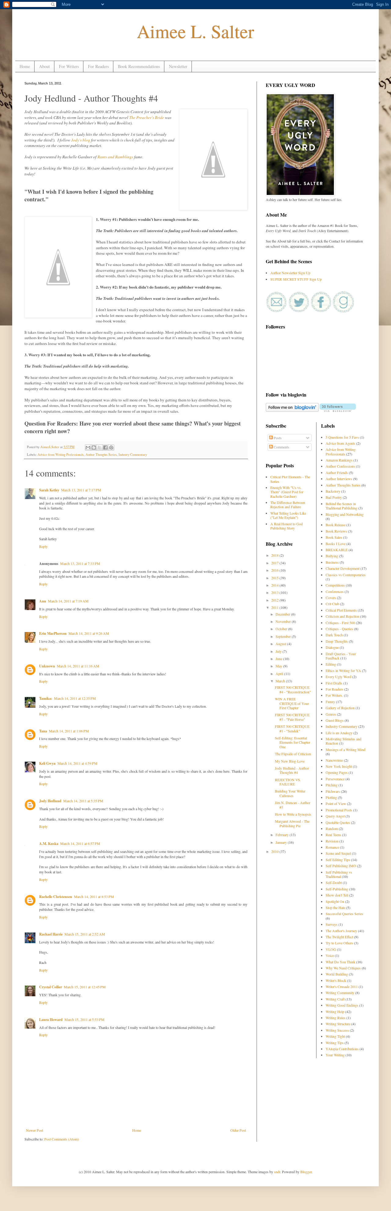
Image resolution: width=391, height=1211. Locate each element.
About (44, 66)
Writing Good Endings (342, 1005)
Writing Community (340, 992)
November (284, 621)
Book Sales (334, 537)
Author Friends (337, 472)
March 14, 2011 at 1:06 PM (69, 730)
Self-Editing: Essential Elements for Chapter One (292, 742)
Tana (43, 731)
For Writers (69, 66)
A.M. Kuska (48, 843)
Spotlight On (335, 901)
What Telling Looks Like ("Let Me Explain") (288, 515)
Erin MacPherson (53, 633)
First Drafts (334, 683)
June (279, 658)
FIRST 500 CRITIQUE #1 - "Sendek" (292, 728)
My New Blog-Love (290, 761)
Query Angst (335, 816)
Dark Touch (334, 634)
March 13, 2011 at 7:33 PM (80, 563)
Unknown (47, 666)
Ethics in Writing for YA (343, 670)
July (279, 651)
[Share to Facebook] (105, 447)
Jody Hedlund (50, 800)
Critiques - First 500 (340, 622)
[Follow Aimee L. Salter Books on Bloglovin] (292, 410)
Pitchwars (333, 791)
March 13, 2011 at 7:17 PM (81, 489)
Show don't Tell (337, 895)
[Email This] (88, 447)
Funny (330, 701)
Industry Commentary (133, 454)
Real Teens (333, 834)
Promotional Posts (339, 809)
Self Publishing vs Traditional (339, 874)
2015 (275, 577)
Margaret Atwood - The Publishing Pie (292, 823)
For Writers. (334, 695)
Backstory (333, 491)
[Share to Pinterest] (111, 447)
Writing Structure (338, 1023)
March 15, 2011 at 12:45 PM (85, 986)
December (283, 614)
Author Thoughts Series (101, 454)
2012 (275, 600)
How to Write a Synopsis (293, 814)
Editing (331, 664)
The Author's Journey (341, 930)
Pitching (332, 784)
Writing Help (335, 1011)
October (282, 628)
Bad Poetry (334, 497)
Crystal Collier (50, 987)
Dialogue (332, 647)
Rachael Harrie (51, 934)
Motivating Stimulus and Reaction (343, 741)
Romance (332, 847)
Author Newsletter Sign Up (290, 272)
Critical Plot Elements (341, 610)
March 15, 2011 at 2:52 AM (84, 934)
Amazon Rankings (339, 460)
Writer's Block (336, 980)
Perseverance (335, 778)
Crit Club (332, 603)
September (284, 636)
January (282, 842)
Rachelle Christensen (55, 896)
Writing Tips (335, 1042)
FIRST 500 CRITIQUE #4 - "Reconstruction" (293, 689)
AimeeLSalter (50, 447)
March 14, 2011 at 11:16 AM (78, 665)
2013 (275, 592)
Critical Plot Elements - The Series (290, 478)
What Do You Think (340, 961)
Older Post (238, 1130)
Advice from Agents (340, 443)
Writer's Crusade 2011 (342, 986)
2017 (275, 562)
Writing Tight (335, 1036)
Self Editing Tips (338, 859)
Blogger (306, 1171)
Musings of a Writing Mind (345, 749)
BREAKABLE (337, 549)
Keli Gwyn (47, 763)
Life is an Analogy (339, 732)
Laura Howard (51, 1019)
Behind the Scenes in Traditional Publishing (341, 505)
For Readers (98, 66)
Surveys (332, 924)
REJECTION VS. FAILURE (288, 781)
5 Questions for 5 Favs (342, 437)
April (280, 673)
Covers (331, 597)
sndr (277, 1171)
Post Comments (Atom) (61, 1139)
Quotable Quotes (338, 822)
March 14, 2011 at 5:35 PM (83, 800)
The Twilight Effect (339, 936)
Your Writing (335, 1054)
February (283, 834)
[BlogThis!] (94, 447)
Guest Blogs (335, 720)
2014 (275, 585)
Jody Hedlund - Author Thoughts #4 (292, 770)
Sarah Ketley (49, 490)
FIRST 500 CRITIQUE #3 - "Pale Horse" (292, 716)
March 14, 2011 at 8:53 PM (94, 896)
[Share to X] (100, 447)
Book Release (335, 524)
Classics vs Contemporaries (346, 574)
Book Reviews (336, 531)
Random (332, 828)
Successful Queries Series (344, 913)
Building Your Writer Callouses (290, 793)
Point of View (336, 803)
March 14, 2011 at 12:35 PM (75, 698)
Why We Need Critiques (343, 967)
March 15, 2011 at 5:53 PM (84, 1019)
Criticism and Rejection (342, 616)
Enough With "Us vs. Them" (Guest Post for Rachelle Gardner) (286, 492)
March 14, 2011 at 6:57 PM (80, 843)
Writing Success (337, 1030)
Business (332, 562)
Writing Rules (335, 1017)
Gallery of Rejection (340, 707)
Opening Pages (337, 772)
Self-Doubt (334, 882)
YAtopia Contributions (342, 1048)
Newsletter (178, 66)
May (279, 665)
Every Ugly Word (338, 676)
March (281, 680)
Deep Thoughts (337, 641)
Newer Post (34, 1130)
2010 (275, 851)
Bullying (332, 555)
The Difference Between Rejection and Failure (287, 504)
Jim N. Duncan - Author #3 (292, 804)
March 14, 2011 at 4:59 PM (77, 763)
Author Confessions (340, 466)
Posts (277, 437)
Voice (330, 955)
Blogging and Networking (345, 514)
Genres (331, 714)
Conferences (335, 591)
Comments (281, 446)
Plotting (331, 797)
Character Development (343, 568)
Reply (43, 546)
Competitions (335, 585)
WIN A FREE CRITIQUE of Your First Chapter (292, 703)
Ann (42, 601)
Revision (332, 841)
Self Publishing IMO (341, 865)
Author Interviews (339, 478)
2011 (275, 607)
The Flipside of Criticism (293, 753)
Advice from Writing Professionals (61, 454)
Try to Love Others (339, 942)
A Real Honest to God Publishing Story (286, 525)
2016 (275, 570)
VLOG (331, 949)
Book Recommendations (139, 66)
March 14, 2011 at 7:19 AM (68, 600)
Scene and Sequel (338, 853)
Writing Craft (335, 999)
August (281, 643)
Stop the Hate (335, 907)
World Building (337, 974)
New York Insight (339, 766)
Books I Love (335, 543)
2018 (275, 555)
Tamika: (45, 698)
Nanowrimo (334, 760)
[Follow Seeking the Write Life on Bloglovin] (338, 410)
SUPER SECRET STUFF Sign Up (296, 279)
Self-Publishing (337, 888)
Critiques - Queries (339, 628)
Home (25, 66)
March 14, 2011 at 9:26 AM (88, 633)
